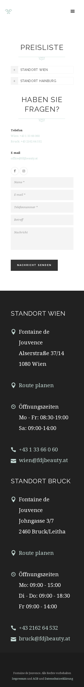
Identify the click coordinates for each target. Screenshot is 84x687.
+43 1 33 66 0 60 (38, 449)
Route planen (36, 385)
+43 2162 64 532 (38, 628)
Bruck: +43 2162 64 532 (26, 141)
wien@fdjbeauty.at (43, 460)
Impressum (19, 678)
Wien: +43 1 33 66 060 (25, 136)
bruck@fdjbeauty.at (44, 639)
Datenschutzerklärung (59, 678)
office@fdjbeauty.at (24, 158)
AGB (36, 678)
